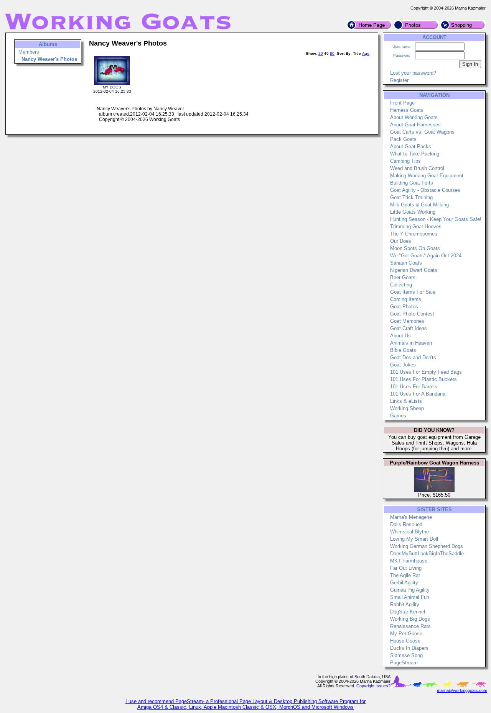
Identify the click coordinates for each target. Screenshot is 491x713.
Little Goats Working (412, 212)
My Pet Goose (406, 633)
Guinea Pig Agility (410, 590)
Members (28, 52)
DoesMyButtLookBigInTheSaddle (427, 553)
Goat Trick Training (411, 197)
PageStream (404, 663)
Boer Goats (402, 277)
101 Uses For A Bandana (417, 394)
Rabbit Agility (404, 604)
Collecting (401, 285)
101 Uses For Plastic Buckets (423, 379)
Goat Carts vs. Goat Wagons (422, 132)
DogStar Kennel (407, 612)
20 (320, 53)
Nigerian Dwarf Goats (413, 270)
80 (332, 53)
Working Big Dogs (410, 619)
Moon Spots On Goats (415, 248)
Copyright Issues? (373, 686)
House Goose (405, 641)
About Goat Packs (410, 146)
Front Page (402, 103)
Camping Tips (405, 161)
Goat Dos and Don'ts (413, 357)
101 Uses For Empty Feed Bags (426, 372)
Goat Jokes (403, 365)
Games (398, 416)
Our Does (400, 241)
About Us (400, 336)
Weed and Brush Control (417, 168)
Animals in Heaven (411, 343)
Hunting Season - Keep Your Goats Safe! (435, 219)
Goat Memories (407, 321)
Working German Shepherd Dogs (426, 546)
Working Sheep (407, 408)
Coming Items (405, 299)
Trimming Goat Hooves (416, 226)
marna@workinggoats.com (462, 690)
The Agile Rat (405, 575)
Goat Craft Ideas (408, 328)
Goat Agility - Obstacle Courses (425, 190)
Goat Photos (404, 306)
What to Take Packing (414, 154)
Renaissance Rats (410, 626)
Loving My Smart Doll (414, 539)
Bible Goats (403, 350)
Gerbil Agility (404, 582)
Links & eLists (406, 401)
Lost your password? (413, 73)
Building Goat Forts (411, 183)
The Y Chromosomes (413, 234)
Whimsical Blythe (409, 532)
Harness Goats (406, 110)
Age (365, 53)
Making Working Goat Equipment (426, 175)
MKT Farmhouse (408, 561)
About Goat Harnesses (415, 125)
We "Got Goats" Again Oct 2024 (425, 255)
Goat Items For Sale (412, 292)
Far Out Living (406, 568)
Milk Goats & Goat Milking (419, 205)
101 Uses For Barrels (413, 386)
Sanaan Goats (406, 263)
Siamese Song (406, 655)
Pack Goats (403, 139)
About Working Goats (414, 117)
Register (399, 80)
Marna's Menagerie (411, 517)
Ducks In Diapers (409, 648)
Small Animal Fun (409, 597)
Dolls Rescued (406, 524)
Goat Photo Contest (412, 314)
